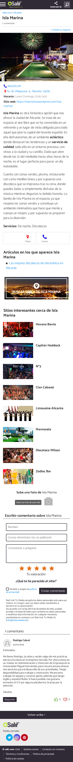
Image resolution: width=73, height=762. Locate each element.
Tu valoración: (35, 574)
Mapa (28, 241)
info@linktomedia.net (17, 620)
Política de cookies (15, 758)
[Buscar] (67, 4)
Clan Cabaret (45, 387)
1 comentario (8, 23)
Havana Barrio (46, 324)
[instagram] (16, 737)
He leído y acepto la (21, 591)
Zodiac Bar (43, 471)
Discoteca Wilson (48, 450)
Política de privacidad (43, 754)
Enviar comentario (53, 591)
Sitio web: (10, 101)
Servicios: (10, 226)
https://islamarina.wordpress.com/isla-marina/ (33, 104)
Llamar (44, 241)
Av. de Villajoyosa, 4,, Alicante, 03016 (28, 91)
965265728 (14, 86)
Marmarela (43, 429)
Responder (9, 700)
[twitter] (9, 737)
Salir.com (6, 13)
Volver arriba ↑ (36, 714)
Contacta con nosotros (53, 749)
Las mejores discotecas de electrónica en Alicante (34, 266)
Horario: (9, 96)
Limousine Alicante (49, 408)
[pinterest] (24, 737)
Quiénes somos (31, 749)
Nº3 (38, 366)
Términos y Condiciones (17, 754)
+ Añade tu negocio (61, 30)
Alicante (17, 13)
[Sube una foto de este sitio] (48, 502)
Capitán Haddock (48, 345)
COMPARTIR (56, 7)
